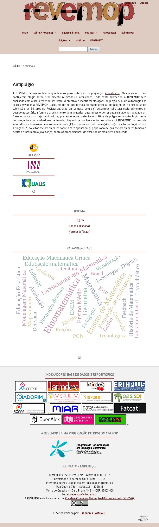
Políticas (90, 32)
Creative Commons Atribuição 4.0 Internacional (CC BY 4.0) (100, 498)
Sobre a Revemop (44, 32)
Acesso (144, 2)
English (79, 220)
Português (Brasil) (79, 231)
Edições (63, 40)
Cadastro (131, 2)
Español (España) (79, 225)
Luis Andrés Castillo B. (93, 513)
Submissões (128, 32)
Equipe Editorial (71, 32)
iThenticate (112, 93)
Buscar (93, 49)
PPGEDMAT (96, 40)
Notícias (80, 40)
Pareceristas (109, 32)
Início (25, 32)
